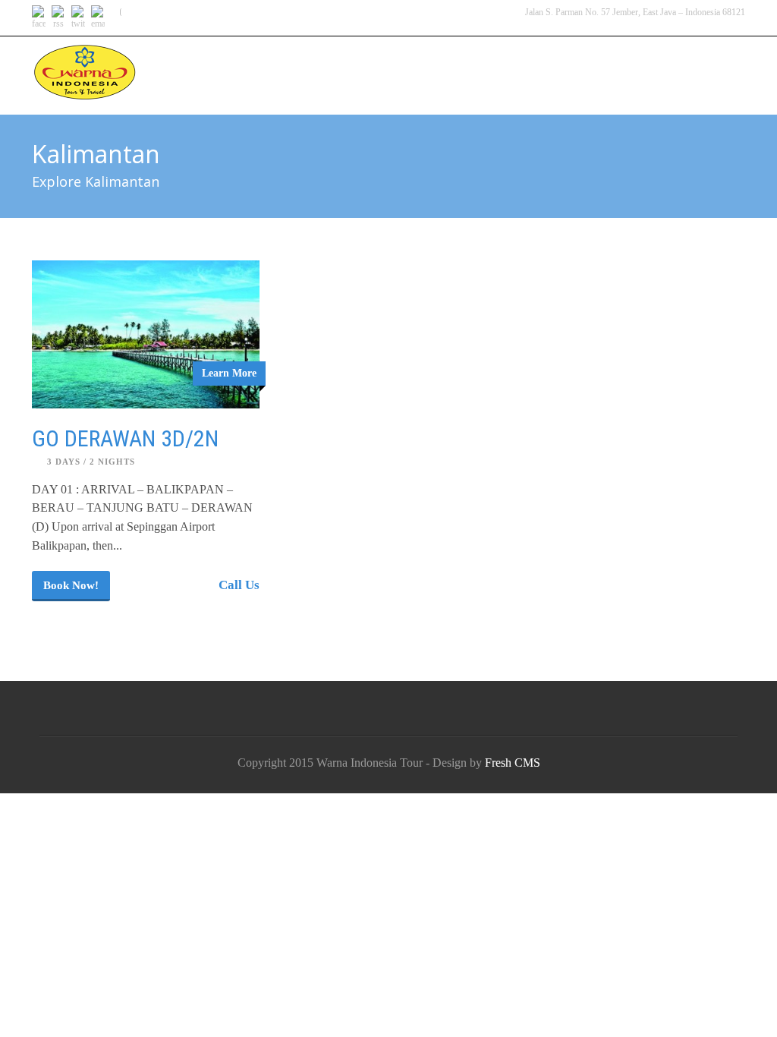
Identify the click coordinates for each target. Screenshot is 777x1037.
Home (341, 62)
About (628, 62)
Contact (703, 62)
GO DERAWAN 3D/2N (125, 438)
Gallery (494, 62)
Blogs (563, 62)
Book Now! (71, 585)
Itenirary (413, 62)
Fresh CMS (512, 762)
